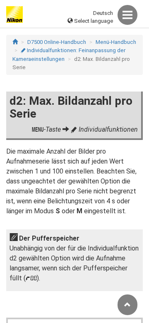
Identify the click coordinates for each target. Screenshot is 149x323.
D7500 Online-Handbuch (56, 42)
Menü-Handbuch (116, 42)
